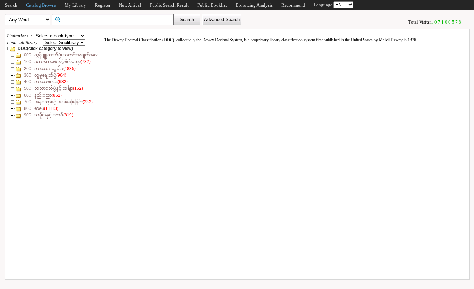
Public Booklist (212, 5)
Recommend (293, 5)
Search (11, 5)
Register (102, 5)
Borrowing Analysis (254, 5)
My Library (75, 5)
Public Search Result (169, 5)
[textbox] (115, 19)
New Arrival (130, 5)
